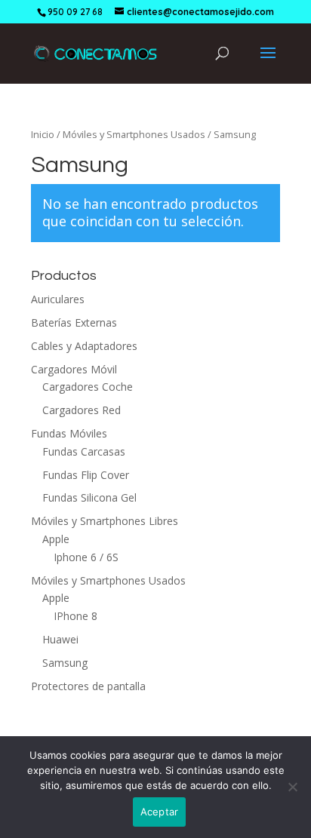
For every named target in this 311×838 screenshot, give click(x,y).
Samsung (65, 662)
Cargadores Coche (87, 386)
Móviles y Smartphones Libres (104, 521)
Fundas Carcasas (83, 451)
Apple (55, 539)
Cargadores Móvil (74, 369)
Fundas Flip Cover (85, 475)
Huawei (60, 639)
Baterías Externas (74, 322)
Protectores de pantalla (88, 686)
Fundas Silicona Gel (89, 497)
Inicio (42, 134)
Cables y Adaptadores (84, 346)
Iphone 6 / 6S (86, 557)
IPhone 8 (75, 616)
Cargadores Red (81, 410)
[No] (292, 786)
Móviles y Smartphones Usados (134, 134)
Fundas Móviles (69, 433)
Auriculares (58, 299)
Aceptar (159, 812)
